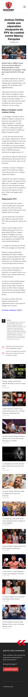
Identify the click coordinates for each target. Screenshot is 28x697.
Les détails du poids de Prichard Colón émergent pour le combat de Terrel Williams (13, 521)
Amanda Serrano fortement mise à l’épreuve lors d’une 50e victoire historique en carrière (13, 438)
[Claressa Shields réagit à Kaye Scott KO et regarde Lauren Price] (14, 542)
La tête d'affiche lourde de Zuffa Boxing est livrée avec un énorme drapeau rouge (13, 624)
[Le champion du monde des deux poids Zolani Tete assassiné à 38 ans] (14, 460)
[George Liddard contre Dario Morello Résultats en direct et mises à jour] (14, 378)
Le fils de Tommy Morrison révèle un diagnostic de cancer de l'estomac (13, 493)
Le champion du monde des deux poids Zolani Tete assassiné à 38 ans (13, 466)
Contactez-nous (10, 669)
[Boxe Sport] (8, 7)
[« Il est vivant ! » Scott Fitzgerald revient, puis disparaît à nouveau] (14, 568)
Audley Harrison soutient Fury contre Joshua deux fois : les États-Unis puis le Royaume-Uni (13, 411)
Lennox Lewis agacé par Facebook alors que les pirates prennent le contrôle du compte (16, 353)
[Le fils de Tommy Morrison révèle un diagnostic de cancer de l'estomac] (14, 488)
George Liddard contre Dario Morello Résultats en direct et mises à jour (14, 383)
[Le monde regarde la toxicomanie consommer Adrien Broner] (14, 593)
